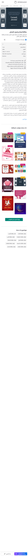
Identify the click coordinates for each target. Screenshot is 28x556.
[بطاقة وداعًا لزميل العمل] (7, 137)
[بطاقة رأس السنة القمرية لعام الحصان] (7, 169)
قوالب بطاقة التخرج (22, 240)
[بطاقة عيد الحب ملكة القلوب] (7, 153)
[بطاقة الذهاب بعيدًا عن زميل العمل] (20, 140)
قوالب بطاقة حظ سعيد (21, 243)
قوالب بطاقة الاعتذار (11, 247)
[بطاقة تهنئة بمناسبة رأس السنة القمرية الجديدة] (7, 203)
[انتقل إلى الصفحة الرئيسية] (20, 2)
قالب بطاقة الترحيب (12, 234)
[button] (7, 553)
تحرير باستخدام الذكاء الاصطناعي (22, 553)
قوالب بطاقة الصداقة (12, 240)
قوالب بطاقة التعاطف (10, 243)
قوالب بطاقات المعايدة (21, 237)
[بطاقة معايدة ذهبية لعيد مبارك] (20, 208)
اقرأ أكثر (24, 119)
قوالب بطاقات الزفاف (22, 247)
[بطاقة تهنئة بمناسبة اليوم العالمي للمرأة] (20, 194)
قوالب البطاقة (15, 6)
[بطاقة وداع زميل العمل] (20, 181)
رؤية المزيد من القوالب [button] (14, 219)
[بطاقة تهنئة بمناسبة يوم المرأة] (20, 156)
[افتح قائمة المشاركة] (4, 39)
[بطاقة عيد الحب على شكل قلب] (7, 184)
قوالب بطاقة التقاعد (22, 234)
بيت (24, 6)
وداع (11, 6)
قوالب (21, 6)
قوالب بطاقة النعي (10, 237)
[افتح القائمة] (2, 2)
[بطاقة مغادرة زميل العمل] (20, 169)
